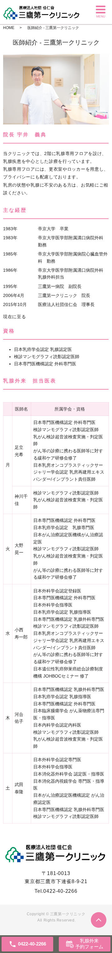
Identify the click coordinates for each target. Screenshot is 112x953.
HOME (8, 28)
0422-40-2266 (60, 891)
